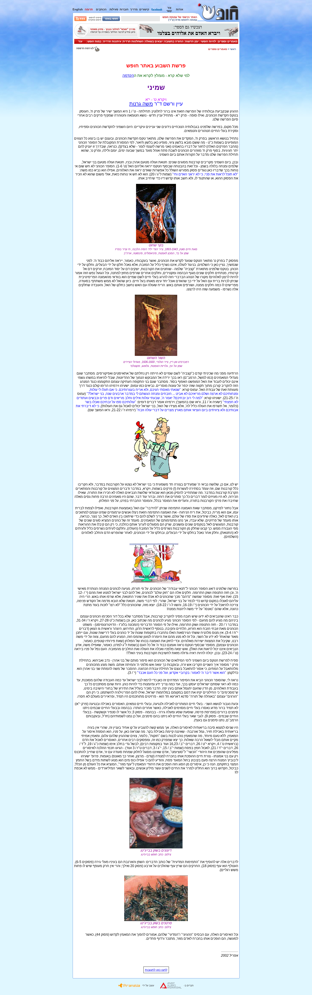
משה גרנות (141, 104)
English (78, 9)
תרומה (89, 9)
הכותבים (101, 9)
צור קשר (169, 9)
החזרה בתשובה (173, 41)
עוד (80, 41)
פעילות (114, 9)
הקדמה (128, 76)
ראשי (233, 49)
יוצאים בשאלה (154, 41)
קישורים (144, 9)
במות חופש (94, 41)
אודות (179, 9)
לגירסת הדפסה (85, 48)
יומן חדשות (192, 41)
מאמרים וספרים (227, 41)
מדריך (134, 9)
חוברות (124, 9)
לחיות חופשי (208, 41)
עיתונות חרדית (112, 41)
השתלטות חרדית (133, 41)
